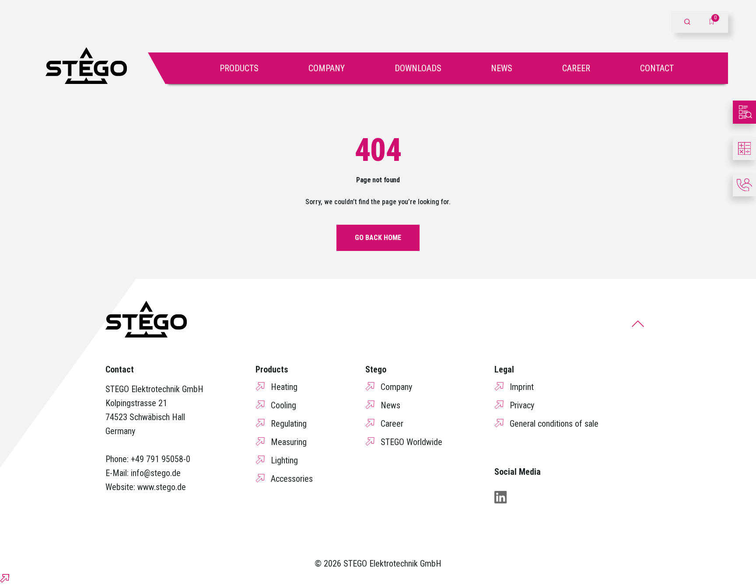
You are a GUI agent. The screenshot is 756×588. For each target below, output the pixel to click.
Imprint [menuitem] (522, 387)
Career (576, 68)
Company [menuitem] (396, 387)
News (501, 68)
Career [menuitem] (392, 423)
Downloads (418, 68)
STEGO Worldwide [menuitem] (411, 442)
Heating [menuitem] (284, 387)
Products (239, 68)
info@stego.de (156, 473)
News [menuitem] (390, 405)
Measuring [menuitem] (289, 442)
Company (326, 68)
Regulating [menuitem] (289, 423)
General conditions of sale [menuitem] (554, 423)
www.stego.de (161, 487)
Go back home (378, 237)
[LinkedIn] (500, 497)
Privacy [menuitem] (522, 405)
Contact (657, 68)
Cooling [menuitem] (283, 405)
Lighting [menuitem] (284, 460)
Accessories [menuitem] (292, 478)
